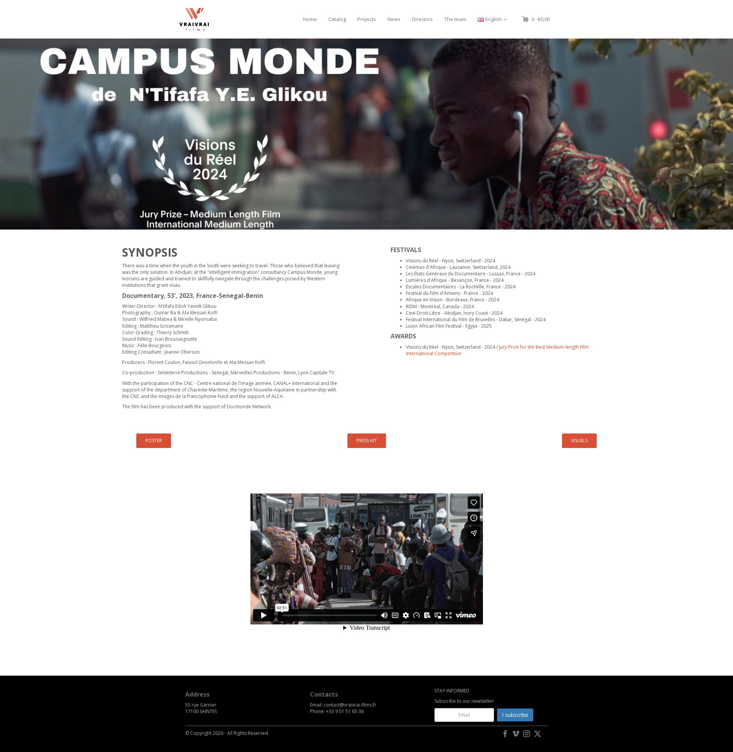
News (393, 19)
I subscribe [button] (515, 714)
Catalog (337, 19)
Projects (366, 19)
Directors (422, 19)
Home (310, 19)
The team (455, 19)
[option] (366, 134)
